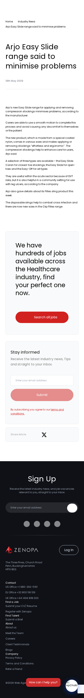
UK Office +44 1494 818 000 (22, 598)
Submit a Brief (14, 619)
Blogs (9, 650)
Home (9, 21)
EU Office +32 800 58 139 (20, 592)
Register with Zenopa (18, 611)
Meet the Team (15, 633)
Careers (10, 638)
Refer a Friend (14, 669)
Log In (68, 550)
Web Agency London (27, 683)
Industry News (26, 21)
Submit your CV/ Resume (21, 606)
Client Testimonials (17, 644)
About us (11, 627)
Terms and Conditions (20, 663)
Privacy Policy (14, 657)
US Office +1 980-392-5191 (22, 587)
